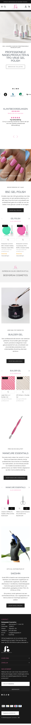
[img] (15, 111)
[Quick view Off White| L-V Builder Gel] (23, 391)
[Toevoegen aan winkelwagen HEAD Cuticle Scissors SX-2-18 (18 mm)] (26, 508)
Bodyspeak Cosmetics (11, 717)
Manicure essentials (15, 487)
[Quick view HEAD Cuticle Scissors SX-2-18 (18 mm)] (19, 508)
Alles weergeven (15, 221)
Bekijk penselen (15, 76)
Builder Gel (15, 371)
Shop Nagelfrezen (15, 605)
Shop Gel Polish (16, 210)
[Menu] (2, 7)
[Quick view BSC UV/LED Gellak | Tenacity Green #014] (8, 239)
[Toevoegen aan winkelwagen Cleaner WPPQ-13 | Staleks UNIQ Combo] (12, 508)
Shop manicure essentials (15, 477)
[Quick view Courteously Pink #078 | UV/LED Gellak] (23, 239)
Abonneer (15, 689)
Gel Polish (15, 218)
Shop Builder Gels (15, 361)
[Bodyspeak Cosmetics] (15, 6)
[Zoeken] (6, 7)
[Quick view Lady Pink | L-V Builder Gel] (8, 391)
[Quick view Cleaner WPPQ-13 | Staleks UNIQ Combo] (4, 508)
